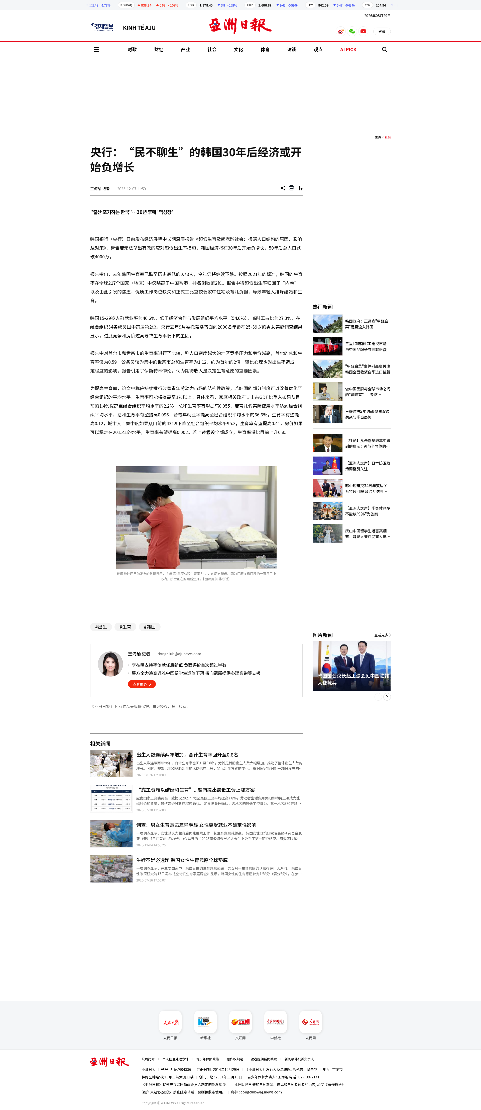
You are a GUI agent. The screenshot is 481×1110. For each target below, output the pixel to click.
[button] (378, 697)
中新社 (275, 1037)
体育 (265, 49)
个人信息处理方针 (175, 1059)
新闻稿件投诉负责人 (299, 1059)
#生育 (125, 626)
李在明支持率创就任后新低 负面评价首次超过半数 (179, 665)
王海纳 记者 (100, 188)
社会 (211, 49)
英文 (104, 27)
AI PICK (348, 49)
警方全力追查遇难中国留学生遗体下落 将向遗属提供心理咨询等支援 (196, 673)
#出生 (101, 626)
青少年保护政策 (207, 1059)
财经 (158, 49)
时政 (132, 49)
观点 (318, 49)
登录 (382, 31)
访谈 (291, 49)
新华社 (205, 1037)
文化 (238, 49)
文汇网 (240, 1037)
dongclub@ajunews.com (261, 1091)
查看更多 (140, 684)
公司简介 (148, 1059)
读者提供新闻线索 (264, 1059)
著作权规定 (235, 1059)
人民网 (310, 1037)
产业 (185, 49)
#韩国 (150, 626)
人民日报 (170, 1037)
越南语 (141, 27)
